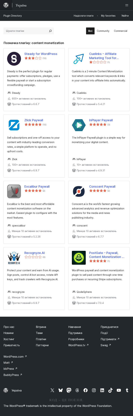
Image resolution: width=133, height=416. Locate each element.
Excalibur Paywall (37, 186)
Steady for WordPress (40, 54)
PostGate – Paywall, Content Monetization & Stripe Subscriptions (106, 255)
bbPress (10, 368)
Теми (39, 333)
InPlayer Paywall (101, 120)
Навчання (74, 327)
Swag (106, 345)
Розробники (76, 339)
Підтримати (110, 339)
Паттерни (42, 345)
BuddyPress (12, 375)
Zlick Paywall (33, 120)
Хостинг (8, 339)
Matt (8, 362)
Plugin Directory (12, 15)
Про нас (8, 327)
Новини (8, 333)
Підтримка (75, 333)
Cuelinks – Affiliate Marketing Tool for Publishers (103, 56)
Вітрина (41, 327)
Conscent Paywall (102, 186)
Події (104, 333)
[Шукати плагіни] (50, 30)
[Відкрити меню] (127, 5)
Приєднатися (109, 327)
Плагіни (41, 339)
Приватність (11, 345)
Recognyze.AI (34, 253)
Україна (17, 390)
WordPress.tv (78, 345)
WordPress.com (15, 356)
